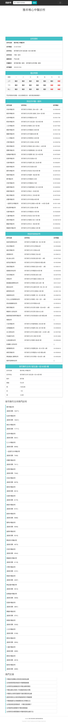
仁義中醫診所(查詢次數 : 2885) (12, 649)
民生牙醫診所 (10, 246)
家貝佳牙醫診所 (11, 262)
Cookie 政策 (27, 718)
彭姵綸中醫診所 (11, 154)
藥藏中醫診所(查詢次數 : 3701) (12, 613)
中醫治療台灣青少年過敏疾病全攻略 (18, 690)
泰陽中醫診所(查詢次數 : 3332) (12, 622)
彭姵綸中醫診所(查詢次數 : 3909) (12, 596)
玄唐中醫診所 (10, 212)
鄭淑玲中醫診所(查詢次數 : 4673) (12, 542)
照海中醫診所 (10, 122)
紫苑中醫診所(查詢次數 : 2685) (12, 667)
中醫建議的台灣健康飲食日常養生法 (18, 701)
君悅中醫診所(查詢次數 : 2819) (12, 658)
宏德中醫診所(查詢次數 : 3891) (12, 604)
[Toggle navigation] (60, 2)
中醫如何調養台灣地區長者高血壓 (18, 679)
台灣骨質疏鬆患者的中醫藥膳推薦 (18, 683)
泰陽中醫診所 (10, 191)
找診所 (8, 2)
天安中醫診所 (10, 183)
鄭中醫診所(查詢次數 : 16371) (13, 409)
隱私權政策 (33, 718)
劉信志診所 (9, 287)
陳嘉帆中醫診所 (11, 228)
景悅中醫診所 (10, 220)
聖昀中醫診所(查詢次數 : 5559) (12, 524)
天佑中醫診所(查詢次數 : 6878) (12, 480)
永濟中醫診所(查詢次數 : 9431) (12, 435)
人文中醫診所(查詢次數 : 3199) (12, 631)
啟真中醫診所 (10, 167)
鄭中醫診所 (9, 179)
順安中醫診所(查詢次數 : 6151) (12, 507)
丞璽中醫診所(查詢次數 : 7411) (12, 462)
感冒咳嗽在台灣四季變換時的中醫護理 (19, 697)
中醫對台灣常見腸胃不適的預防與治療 (19, 693)
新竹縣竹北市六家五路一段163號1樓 (24, 51)
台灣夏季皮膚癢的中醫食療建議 (17, 708)
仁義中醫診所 (10, 216)
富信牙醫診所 (10, 250)
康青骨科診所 (10, 291)
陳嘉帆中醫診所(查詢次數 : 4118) (12, 560)
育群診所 (9, 320)
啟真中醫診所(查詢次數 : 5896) (12, 516)
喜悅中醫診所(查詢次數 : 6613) (12, 489)
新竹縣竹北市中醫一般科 (33, 63)
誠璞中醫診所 (10, 187)
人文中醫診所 (10, 126)
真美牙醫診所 (10, 266)
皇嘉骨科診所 (10, 295)
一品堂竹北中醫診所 (12, 203)
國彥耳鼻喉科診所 (11, 361)
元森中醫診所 (10, 162)
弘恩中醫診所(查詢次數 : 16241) (13, 418)
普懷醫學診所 (10, 348)
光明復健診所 (10, 328)
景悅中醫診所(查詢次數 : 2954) (12, 640)
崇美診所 (9, 279)
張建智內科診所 (11, 271)
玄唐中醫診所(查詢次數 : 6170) (12, 498)
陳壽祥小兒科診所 (11, 311)
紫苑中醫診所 (10, 113)
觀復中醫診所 (10, 224)
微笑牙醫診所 (10, 307)
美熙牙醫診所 (10, 352)
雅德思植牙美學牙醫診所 (13, 316)
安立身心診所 (10, 258)
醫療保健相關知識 (39, 718)
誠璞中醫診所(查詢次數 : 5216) (12, 533)
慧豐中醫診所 (10, 150)
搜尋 (34, 3)
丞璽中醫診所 (10, 199)
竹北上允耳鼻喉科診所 (13, 299)
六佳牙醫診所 (10, 324)
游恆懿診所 (9, 254)
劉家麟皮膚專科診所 (12, 283)
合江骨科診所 (10, 332)
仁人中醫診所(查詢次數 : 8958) (12, 444)
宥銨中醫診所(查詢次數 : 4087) (12, 578)
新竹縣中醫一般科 (19, 63)
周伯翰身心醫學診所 (12, 356)
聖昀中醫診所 (10, 171)
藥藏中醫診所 (10, 134)
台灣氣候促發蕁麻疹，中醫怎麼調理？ (19, 704)
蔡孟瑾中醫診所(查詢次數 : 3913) (12, 587)
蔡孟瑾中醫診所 (11, 207)
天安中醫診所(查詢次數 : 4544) (12, 551)
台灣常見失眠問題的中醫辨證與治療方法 (20, 711)
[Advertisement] (34, 24)
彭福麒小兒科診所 (11, 344)
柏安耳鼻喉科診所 (11, 242)
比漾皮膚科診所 (11, 340)
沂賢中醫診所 (10, 142)
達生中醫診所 (10, 195)
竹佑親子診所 (10, 336)
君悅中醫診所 (10, 146)
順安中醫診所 (10, 130)
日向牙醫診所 (10, 275)
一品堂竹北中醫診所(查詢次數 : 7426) (13, 453)
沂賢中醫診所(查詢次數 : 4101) (12, 569)
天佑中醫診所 (10, 109)
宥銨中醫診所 (10, 175)
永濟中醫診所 (10, 118)
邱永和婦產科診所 (11, 303)
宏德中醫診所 (10, 158)
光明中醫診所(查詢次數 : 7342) (12, 471)
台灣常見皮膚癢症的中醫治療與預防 (18, 686)
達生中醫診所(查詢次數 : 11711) (13, 427)
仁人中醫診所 (10, 138)
